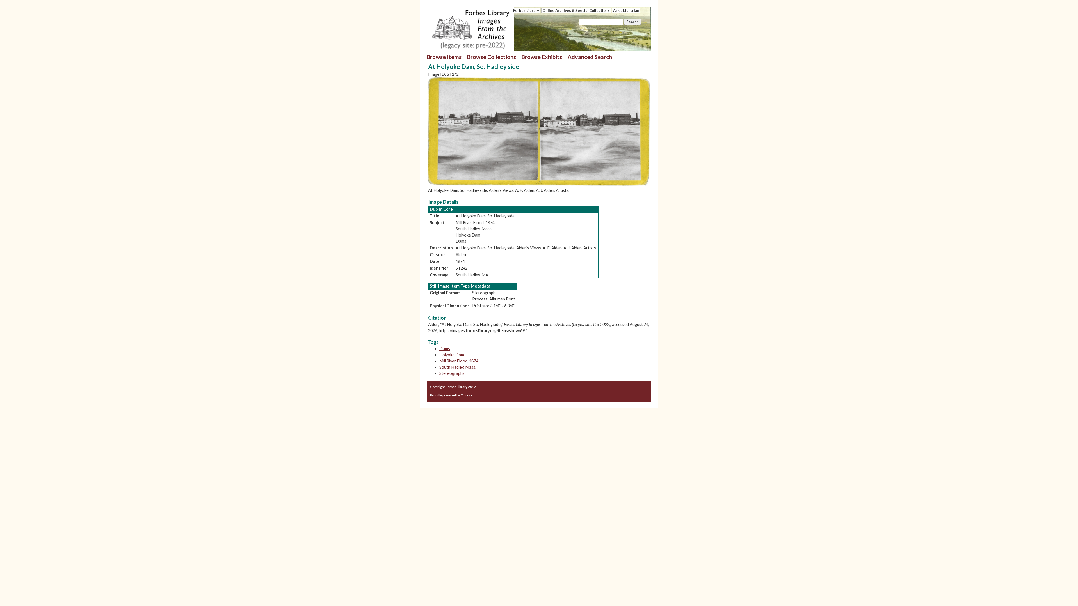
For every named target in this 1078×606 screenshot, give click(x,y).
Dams (444, 348)
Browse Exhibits (542, 56)
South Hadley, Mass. (457, 367)
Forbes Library (526, 10)
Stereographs (452, 373)
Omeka (466, 395)
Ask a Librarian (626, 10)
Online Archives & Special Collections (576, 10)
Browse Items (444, 56)
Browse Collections (491, 56)
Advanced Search (590, 56)
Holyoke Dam (451, 354)
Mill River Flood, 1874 (458, 361)
